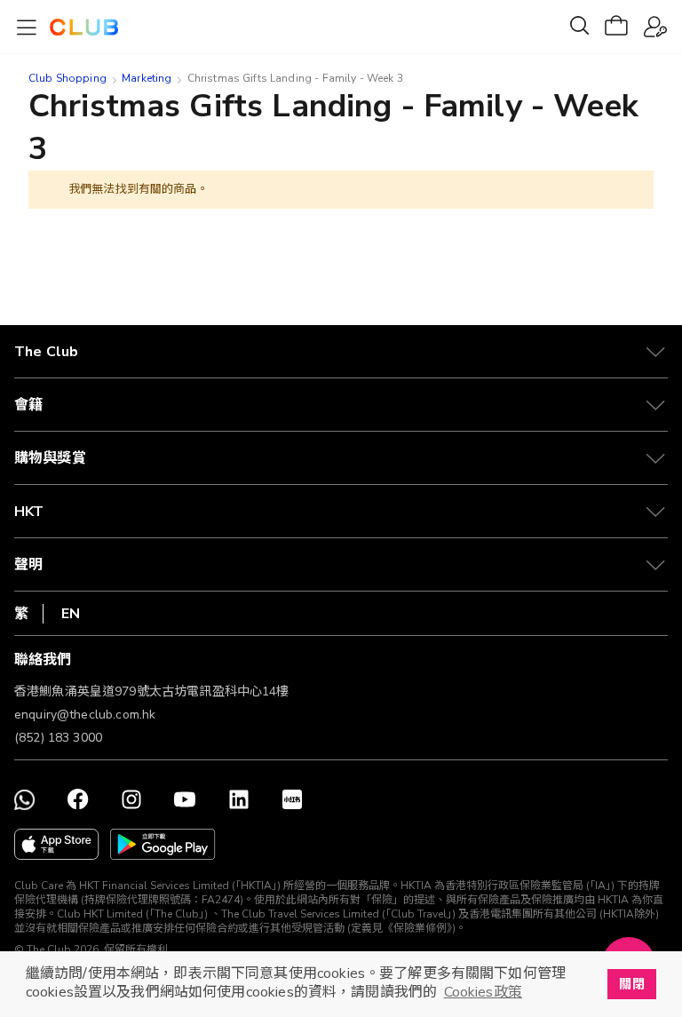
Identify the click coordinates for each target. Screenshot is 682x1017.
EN (70, 614)
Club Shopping (67, 78)
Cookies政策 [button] (483, 992)
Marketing (146, 78)
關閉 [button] (631, 984)
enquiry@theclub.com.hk (84, 714)
